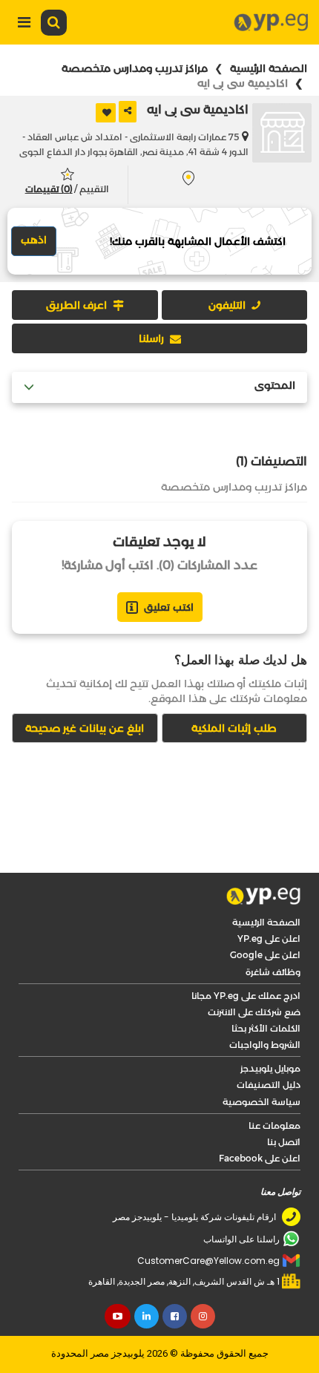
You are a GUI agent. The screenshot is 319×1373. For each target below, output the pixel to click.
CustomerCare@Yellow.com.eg (208, 1260)
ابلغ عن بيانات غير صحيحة (84, 728)
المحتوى (274, 385)
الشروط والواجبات (264, 1044)
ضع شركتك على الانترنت (254, 1012)
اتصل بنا (283, 1141)
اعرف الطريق (76, 305)
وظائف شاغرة (273, 971)
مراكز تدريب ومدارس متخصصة (135, 68)
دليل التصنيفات (268, 1084)
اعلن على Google (265, 954)
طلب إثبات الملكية (234, 728)
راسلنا (151, 338)
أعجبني (106, 112)
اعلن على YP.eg (268, 938)
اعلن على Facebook (259, 1158)
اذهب (34, 240)
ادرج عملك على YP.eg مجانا (245, 995)
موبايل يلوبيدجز (270, 1068)
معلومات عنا (274, 1125)
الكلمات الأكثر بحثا (265, 1028)
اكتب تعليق (169, 607)
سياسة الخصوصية (261, 1101)
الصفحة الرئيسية (268, 68)
